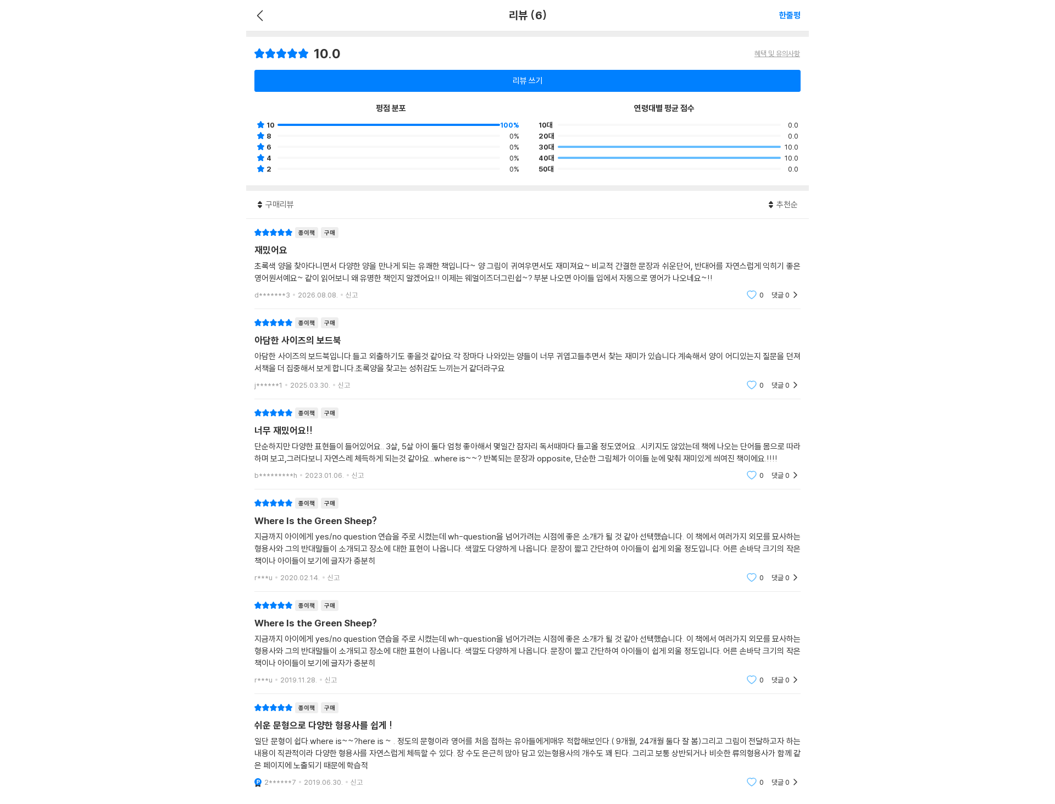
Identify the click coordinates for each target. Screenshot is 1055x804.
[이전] (258, 15)
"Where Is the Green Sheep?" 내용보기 (527, 540)
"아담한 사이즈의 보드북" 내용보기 (527, 354)
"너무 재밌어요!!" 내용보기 (527, 444)
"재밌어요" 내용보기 (527, 264)
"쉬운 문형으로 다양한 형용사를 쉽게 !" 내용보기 (527, 745)
